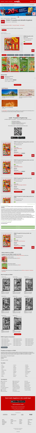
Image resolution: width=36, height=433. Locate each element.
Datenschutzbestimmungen (31, 204)
